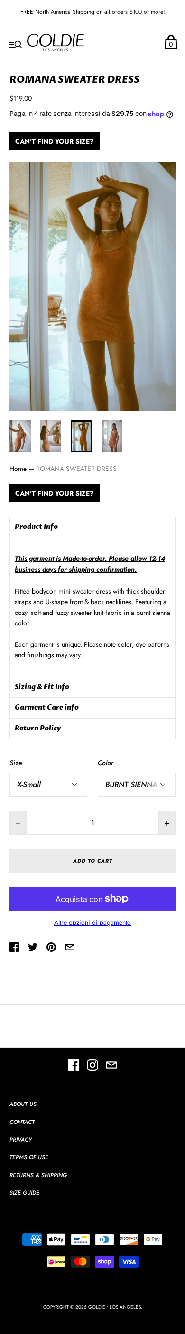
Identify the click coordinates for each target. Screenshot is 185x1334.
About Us (23, 1104)
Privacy (20, 1139)
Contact (22, 1122)
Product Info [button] (36, 526)
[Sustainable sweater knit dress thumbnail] (20, 436)
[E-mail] (111, 1066)
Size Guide (24, 1193)
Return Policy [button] (38, 728)
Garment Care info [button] (47, 707)
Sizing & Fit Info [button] (42, 686)
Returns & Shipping (38, 1175)
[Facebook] (73, 1066)
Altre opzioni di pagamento (92, 922)
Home (18, 468)
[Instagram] (92, 1066)
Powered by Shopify (92, 1316)
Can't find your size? (54, 141)
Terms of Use (28, 1157)
